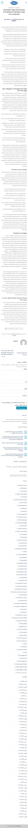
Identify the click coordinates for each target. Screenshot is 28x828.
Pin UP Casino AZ (22, 638)
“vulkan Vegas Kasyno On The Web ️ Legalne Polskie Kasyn (14, 432)
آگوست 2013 (23, 816)
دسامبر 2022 (23, 742)
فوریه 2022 (24, 770)
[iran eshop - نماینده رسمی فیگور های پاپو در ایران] (14, 2)
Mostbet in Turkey (22, 597)
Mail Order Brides (22, 574)
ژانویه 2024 (24, 704)
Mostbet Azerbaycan (21, 589)
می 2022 (24, 762)
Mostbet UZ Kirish (22, 620)
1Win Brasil (24, 488)
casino (25, 551)
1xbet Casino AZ (22, 528)
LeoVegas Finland (22, 563)
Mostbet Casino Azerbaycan (19, 592)
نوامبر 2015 (24, 805)
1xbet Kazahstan (22, 540)
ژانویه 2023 (24, 739)
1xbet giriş (24, 537)
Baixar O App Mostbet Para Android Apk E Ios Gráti (12, 443)
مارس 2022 (24, 767)
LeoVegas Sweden (22, 571)
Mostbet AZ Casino (22, 583)
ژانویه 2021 (24, 799)
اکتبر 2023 (24, 713)
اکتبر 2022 (24, 747)
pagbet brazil (23, 626)
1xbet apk (24, 511)
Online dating (23, 623)
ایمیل (25, 388)
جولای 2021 (24, 790)
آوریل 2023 (24, 730)
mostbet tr (24, 609)
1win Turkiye (23, 502)
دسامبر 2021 (23, 776)
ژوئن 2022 (24, 759)
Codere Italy (24, 557)
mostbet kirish (23, 600)
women (11, 475)
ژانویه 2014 (24, 811)
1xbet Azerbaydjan (22, 522)
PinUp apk (24, 646)
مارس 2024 (24, 698)
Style (25, 652)
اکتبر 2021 (24, 782)
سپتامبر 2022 (23, 750)
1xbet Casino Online (22, 531)
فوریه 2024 (24, 701)
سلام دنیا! (8, 466)
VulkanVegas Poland (21, 669)
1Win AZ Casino (23, 485)
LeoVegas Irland (23, 569)
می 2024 (24, 695)
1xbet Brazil (24, 525)
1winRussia (24, 508)
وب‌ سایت (25, 395)
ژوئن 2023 (24, 724)
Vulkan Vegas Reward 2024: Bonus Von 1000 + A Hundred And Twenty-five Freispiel (13, 449)
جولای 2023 (24, 721)
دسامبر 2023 (23, 707)
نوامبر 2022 (24, 744)
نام (26, 381)
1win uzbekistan (23, 505)
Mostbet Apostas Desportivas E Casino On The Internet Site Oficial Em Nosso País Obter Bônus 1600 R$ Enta (12, 438)
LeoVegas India (23, 566)
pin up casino (23, 635)
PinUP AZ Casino (22, 649)
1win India (24, 497)
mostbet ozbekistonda (21, 603)
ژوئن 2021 (24, 793)
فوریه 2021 (24, 796)
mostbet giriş (23, 594)
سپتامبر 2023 (23, 716)
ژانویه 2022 (24, 773)
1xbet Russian (23, 543)
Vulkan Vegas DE (22, 661)
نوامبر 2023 (24, 710)
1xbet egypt (24, 534)
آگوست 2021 (23, 788)
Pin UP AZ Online (22, 629)
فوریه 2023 (24, 736)
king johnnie (24, 560)
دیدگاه (25, 369)
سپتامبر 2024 (23, 684)
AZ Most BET (23, 545)
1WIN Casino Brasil (22, 494)
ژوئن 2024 (24, 692)
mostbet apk (23, 577)
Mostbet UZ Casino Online (20, 618)
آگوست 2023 (23, 718)
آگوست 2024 (23, 687)
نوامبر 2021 (24, 779)
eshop (14, 21)
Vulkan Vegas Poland (21, 666)
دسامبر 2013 (23, 813)
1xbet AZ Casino (22, 517)
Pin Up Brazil (23, 632)
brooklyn (24, 475)
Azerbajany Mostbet (21, 548)
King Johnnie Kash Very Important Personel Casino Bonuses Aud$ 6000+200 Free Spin (12, 455)
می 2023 (24, 727)
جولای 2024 (24, 690)
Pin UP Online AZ (22, 641)
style (16, 475)
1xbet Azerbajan (22, 520)
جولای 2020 (24, 802)
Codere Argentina (22, 554)
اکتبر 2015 (24, 808)
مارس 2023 (24, 733)
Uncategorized (23, 655)
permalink (14, 335)
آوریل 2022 (24, 765)
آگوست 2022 (23, 753)
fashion (19, 475)
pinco (25, 643)
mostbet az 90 (23, 580)
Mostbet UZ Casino (14, 7)
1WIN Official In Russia (21, 499)
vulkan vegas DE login (21, 664)
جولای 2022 (24, 756)
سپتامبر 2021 (23, 785)
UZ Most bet (23, 658)
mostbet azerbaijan (22, 586)
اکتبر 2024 (24, 681)
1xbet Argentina (23, 514)
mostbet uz (15, 251)
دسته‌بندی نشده (23, 672)
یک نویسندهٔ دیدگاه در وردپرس (20, 466)
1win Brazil (24, 491)
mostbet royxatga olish (21, 606)
